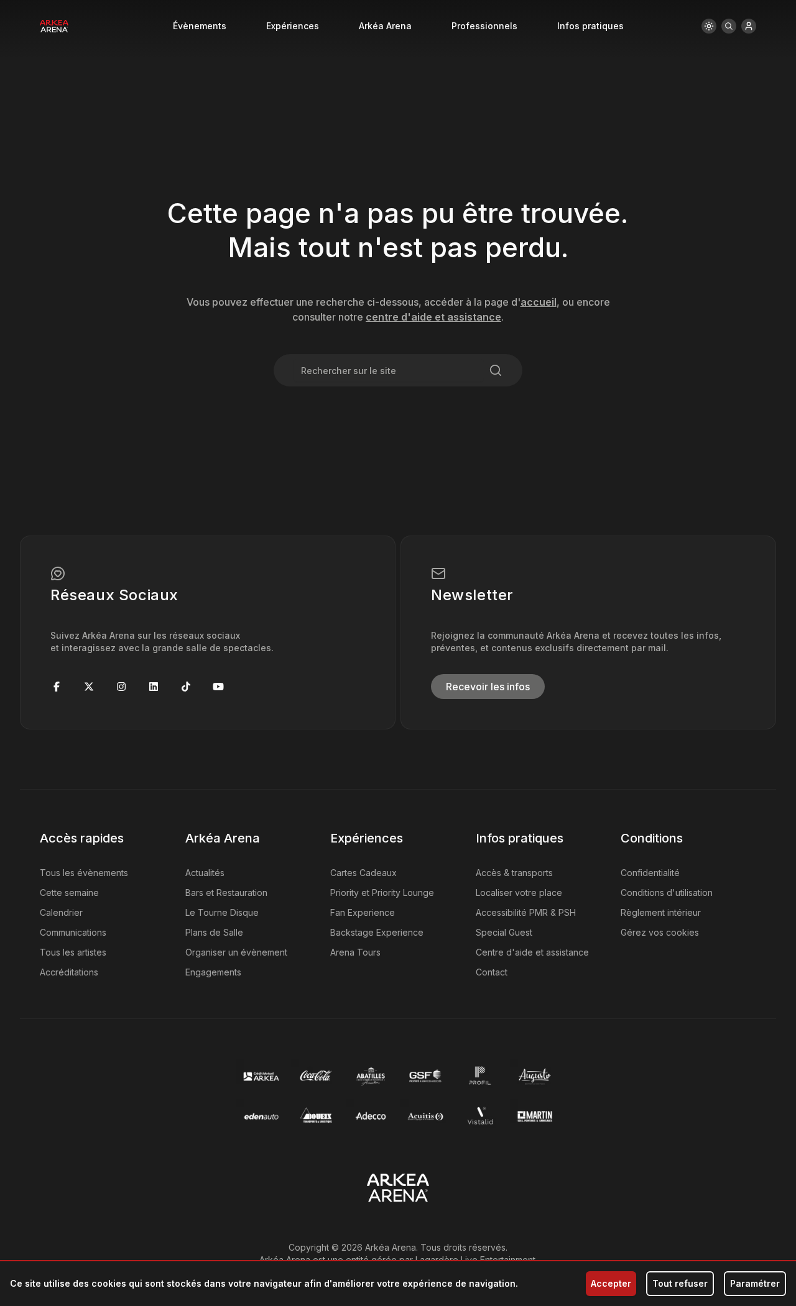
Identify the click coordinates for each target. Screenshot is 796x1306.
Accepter (611, 1283)
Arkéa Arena (385, 26)
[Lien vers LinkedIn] (153, 686)
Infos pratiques (590, 26)
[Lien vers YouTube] (218, 686)
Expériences (292, 26)
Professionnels (484, 26)
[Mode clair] (708, 26)
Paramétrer (755, 1283)
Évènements (199, 26)
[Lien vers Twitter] (89, 686)
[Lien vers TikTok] (186, 686)
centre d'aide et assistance (433, 317)
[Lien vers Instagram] (121, 686)
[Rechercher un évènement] (728, 26)
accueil (539, 302)
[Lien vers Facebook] (56, 686)
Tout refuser (680, 1283)
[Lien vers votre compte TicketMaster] (748, 26)
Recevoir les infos (488, 686)
